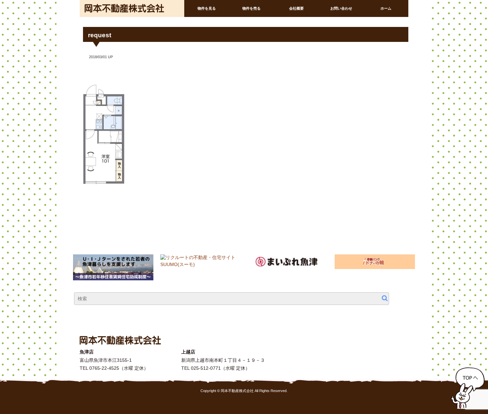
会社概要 (296, 8)
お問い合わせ (341, 8)
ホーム (385, 8)
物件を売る (251, 8)
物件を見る (207, 8)
